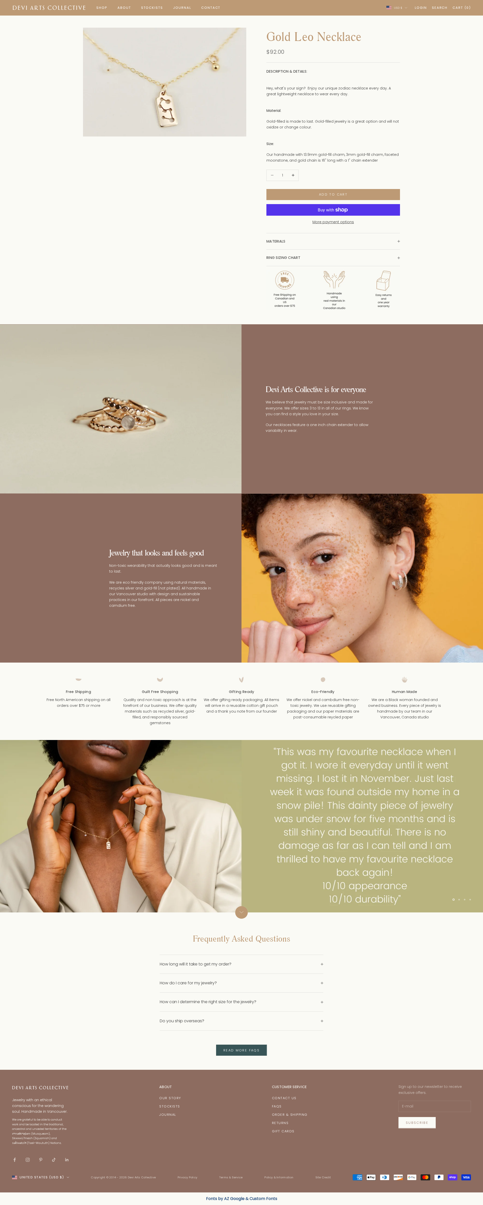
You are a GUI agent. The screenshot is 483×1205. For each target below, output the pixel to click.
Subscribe (417, 1122)
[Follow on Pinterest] (40, 1159)
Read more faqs (241, 1050)
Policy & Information (278, 1177)
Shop (101, 7)
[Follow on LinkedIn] (66, 1159)
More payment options (333, 221)
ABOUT (124, 7)
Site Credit (323, 1177)
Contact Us (284, 1098)
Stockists (169, 1106)
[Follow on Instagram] (27, 1159)
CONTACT (211, 7)
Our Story (170, 1098)
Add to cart (333, 194)
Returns (280, 1123)
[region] (241, 826)
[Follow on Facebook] (14, 1159)
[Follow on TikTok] (53, 1159)
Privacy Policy (187, 1177)
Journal (167, 1114)
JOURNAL (182, 7)
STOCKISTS (152, 7)
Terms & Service (231, 1177)
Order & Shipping (290, 1114)
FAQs (277, 1106)
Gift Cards (283, 1131)
